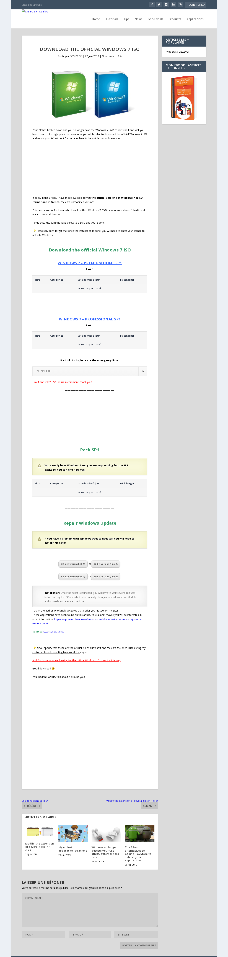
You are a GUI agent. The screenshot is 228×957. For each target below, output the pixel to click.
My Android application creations (72, 849)
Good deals (155, 19)
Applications (195, 19)
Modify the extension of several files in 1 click (39, 847)
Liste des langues (32, 4)
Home (96, 19)
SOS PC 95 (76, 56)
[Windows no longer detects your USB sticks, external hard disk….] (106, 833)
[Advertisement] (89, 169)
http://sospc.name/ (53, 631)
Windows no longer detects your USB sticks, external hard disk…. (105, 852)
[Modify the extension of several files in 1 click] (40, 831)
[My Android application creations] (73, 833)
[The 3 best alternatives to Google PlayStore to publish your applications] (139, 833)
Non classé (108, 56)
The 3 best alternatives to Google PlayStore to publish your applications (138, 854)
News (138, 19)
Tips (126, 19)
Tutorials (111, 19)
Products (175, 19)
